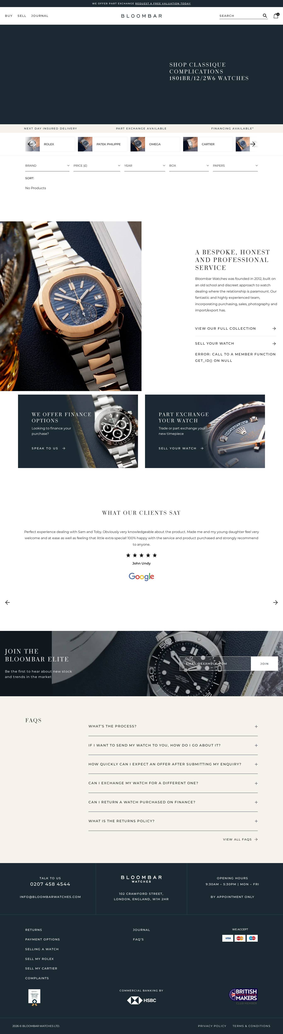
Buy (9, 16)
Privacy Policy (212, 1026)
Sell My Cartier (41, 968)
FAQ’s (138, 939)
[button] (173, 726)
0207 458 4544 (50, 884)
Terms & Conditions (252, 1026)
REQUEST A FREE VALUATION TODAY (163, 3)
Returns (33, 930)
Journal (39, 16)
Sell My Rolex (39, 959)
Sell (22, 16)
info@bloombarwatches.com (50, 897)
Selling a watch (42, 949)
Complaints (37, 978)
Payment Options (42, 939)
